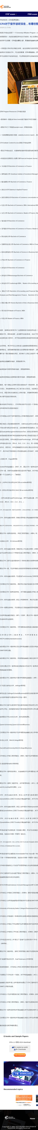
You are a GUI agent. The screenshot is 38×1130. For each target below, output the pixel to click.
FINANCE (3, 20)
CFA (1, 111)
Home (32, 1119)
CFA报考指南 (14, 20)
